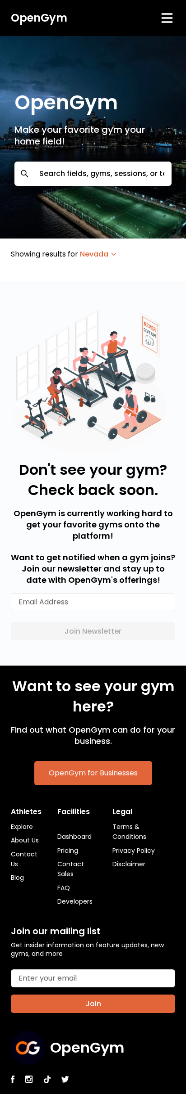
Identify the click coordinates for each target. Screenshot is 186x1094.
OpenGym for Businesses (93, 773)
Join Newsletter (93, 631)
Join (93, 1004)
